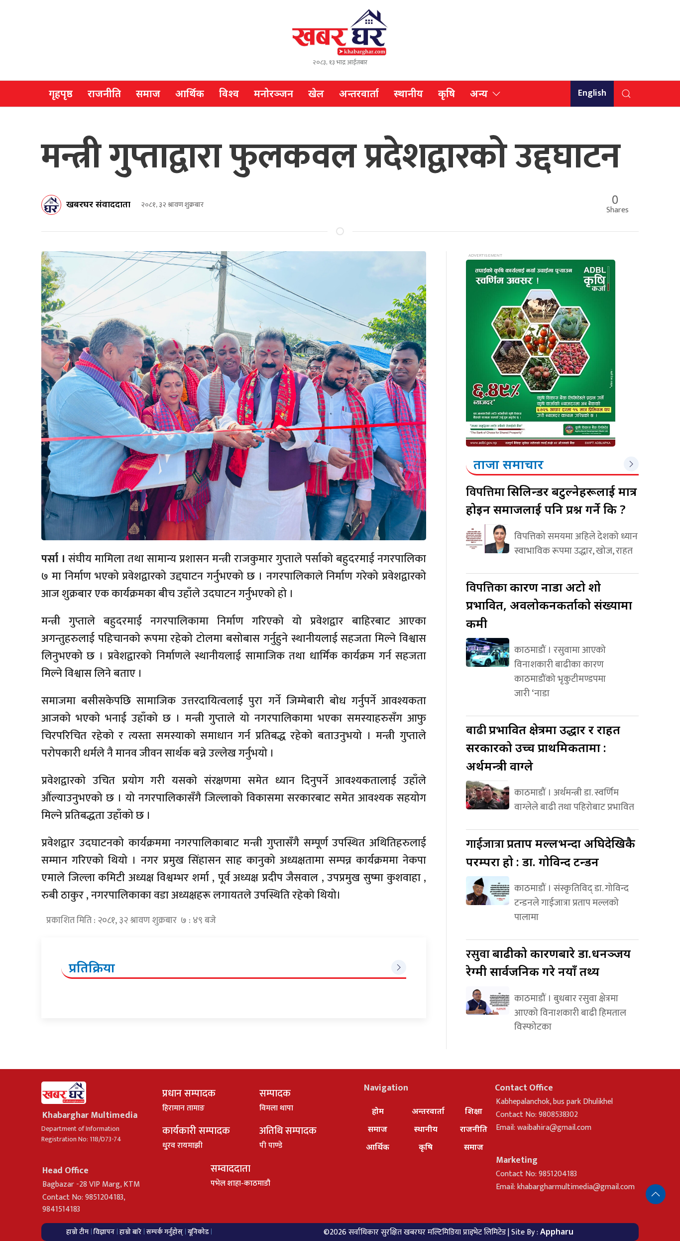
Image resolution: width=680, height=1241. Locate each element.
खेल (316, 93)
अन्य (479, 93)
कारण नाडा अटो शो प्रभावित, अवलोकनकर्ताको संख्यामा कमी (549, 605)
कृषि (446, 93)
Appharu (556, 1231)
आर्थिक (189, 93)
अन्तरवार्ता (359, 93)
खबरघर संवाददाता (98, 204)
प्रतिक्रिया (92, 967)
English (592, 93)
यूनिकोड (198, 1232)
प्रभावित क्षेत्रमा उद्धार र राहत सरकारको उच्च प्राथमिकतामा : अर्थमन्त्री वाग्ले (543, 747)
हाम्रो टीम (77, 1232)
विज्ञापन (104, 1232)
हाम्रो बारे (130, 1232)
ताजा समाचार (508, 464)
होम (378, 1110)
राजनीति (104, 93)
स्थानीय (408, 93)
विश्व (229, 93)
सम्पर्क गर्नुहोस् (164, 1232)
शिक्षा (473, 1110)
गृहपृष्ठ (61, 93)
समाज (148, 93)
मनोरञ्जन (273, 93)
